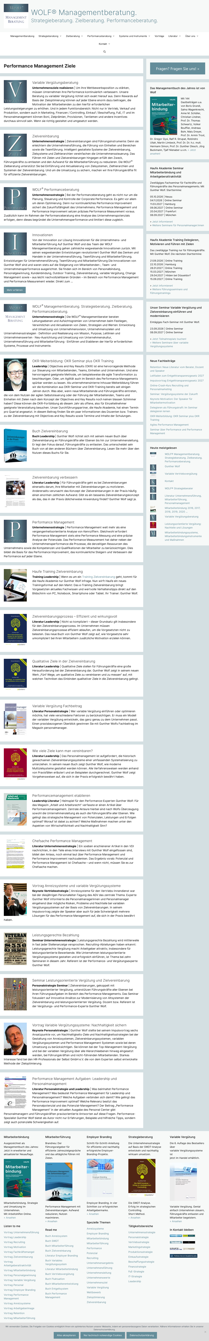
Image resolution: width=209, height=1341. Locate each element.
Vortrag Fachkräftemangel (19, 1251)
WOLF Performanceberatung (55, 190)
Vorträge (159, 36)
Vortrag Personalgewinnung (20, 1275)
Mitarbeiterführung (97, 1243)
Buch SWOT (52, 1240)
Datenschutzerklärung (142, 1335)
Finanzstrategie (137, 1266)
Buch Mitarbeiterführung (59, 1245)
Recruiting (92, 1258)
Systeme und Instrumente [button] (133, 36)
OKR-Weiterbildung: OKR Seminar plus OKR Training (73, 361)
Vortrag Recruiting (14, 1242)
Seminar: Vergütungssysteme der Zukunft (174, 394)
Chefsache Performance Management (62, 841)
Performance (94, 1248)
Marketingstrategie (139, 1247)
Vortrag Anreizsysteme (17, 1303)
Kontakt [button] (103, 43)
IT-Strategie (135, 1276)
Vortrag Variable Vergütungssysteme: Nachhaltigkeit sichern (79, 1025)
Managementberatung (22, 36)
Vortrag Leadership (15, 1237)
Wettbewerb (94, 1292)
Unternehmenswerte (98, 1277)
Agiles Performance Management (169, 424)
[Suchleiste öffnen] (104, 52)
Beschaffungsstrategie (141, 1261)
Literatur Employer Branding (61, 1255)
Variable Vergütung (98, 1287)
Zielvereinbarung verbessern (55, 477)
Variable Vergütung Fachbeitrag (57, 706)
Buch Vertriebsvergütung (59, 1273)
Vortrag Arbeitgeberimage (19, 1308)
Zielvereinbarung (45, 136)
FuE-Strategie (136, 1271)
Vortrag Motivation (15, 1247)
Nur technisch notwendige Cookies (103, 1335)
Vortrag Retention (14, 1313)
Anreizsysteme (95, 1228)
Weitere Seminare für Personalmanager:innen (178, 225)
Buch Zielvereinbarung (50, 431)
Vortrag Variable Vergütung (19, 1280)
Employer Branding (98, 1233)
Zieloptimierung (96, 1297)
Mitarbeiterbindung (98, 1238)
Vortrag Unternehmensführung (21, 1232)
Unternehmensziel (97, 1282)
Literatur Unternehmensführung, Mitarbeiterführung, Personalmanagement (183, 499)
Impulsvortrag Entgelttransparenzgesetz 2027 (177, 380)
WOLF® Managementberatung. (84, 12)
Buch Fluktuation (55, 1278)
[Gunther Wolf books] (189, 1249)
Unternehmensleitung (99, 1272)
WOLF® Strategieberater (179, 488)
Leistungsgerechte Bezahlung (55, 935)
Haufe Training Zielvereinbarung (57, 571)
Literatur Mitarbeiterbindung (61, 1269)
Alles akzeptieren (66, 1335)
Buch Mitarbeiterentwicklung (61, 1283)
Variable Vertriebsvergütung (181, 473)
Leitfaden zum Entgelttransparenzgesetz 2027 (177, 375)
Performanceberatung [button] (99, 36)
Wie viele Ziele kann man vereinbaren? (62, 751)
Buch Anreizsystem (56, 1235)
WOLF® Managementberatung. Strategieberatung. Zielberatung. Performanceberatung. (183, 458)
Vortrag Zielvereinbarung (18, 1256)
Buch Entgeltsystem (56, 1288)
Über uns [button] (190, 36)
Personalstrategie (138, 1237)
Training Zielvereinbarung (98, 576)
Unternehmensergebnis (100, 1262)
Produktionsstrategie (140, 1251)
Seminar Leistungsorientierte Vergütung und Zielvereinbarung (81, 980)
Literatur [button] (173, 36)
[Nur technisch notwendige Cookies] (205, 1331)
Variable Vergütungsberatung (55, 83)
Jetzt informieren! (162, 221)
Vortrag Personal (13, 1284)
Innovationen (42, 235)
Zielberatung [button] (73, 36)
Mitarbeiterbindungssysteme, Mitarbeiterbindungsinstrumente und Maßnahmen (183, 536)
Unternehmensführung (99, 1267)
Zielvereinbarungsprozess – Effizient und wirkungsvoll (74, 616)
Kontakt (169, 481)
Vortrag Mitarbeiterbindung (19, 1270)
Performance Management (53, 522)
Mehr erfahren (15, 290)
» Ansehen (10, 1217)
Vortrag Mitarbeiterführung (19, 1318)
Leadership (134, 1281)
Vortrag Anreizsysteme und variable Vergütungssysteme (76, 886)
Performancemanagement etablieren (61, 796)
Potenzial (92, 1253)
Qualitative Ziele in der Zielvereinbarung (63, 661)
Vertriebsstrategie (138, 1242)
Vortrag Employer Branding (19, 1289)
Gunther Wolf (172, 466)
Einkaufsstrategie (138, 1256)
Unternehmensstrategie (141, 1232)
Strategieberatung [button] (48, 36)
